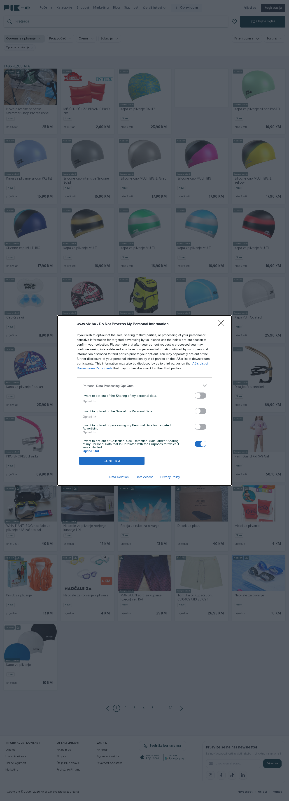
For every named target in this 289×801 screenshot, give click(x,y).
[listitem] (144, 385)
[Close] (222, 324)
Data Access (144, 477)
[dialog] (144, 400)
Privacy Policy (170, 477)
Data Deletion (119, 477)
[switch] (200, 395)
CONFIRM (112, 461)
